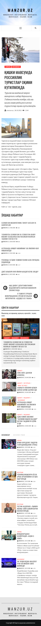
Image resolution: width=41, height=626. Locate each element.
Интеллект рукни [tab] (19, 435)
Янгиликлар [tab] (5, 435)
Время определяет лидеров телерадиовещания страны (27, 443)
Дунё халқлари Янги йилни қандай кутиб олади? (19, 271)
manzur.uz (20, 10)
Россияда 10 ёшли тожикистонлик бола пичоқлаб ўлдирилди (20, 261)
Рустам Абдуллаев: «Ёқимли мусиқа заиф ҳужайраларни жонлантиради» (27, 508)
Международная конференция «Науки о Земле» (25, 536)
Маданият (15, 338)
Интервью (27, 383)
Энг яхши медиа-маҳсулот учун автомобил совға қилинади (27, 563)
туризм (14, 207)
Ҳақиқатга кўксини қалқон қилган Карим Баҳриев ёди (27, 388)
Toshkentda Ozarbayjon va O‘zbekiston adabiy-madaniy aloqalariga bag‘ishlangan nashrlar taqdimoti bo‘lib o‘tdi (18, 236)
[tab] (12, 433)
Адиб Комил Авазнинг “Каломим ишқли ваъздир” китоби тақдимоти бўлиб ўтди (27, 420)
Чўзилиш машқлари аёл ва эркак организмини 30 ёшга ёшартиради (27, 476)
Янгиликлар (16, 67)
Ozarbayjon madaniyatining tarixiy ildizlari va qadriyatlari (18, 224)
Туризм (7, 67)
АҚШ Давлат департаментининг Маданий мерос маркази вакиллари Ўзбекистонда (22, 287)
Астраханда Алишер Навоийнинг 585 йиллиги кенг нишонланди (20, 249)
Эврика (19, 440)
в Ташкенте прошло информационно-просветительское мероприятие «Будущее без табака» (18, 296)
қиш (19, 207)
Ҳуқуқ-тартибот (22, 385)
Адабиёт (7, 338)
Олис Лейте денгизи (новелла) (24, 374)
